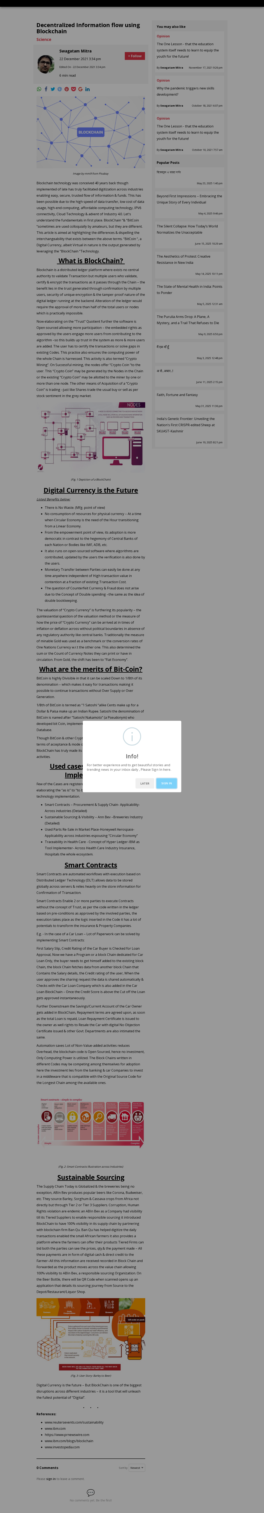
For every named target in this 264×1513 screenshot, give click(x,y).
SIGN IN (166, 783)
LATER (144, 783)
